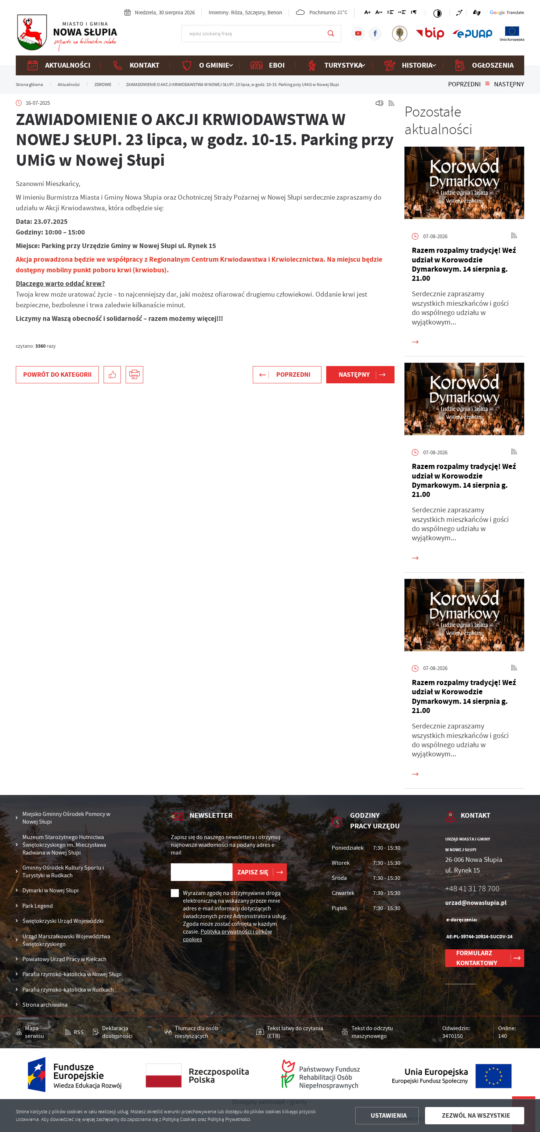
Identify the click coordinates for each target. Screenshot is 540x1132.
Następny (509, 84)
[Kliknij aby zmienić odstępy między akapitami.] (413, 13)
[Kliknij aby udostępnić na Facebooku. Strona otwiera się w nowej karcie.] (112, 375)
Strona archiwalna (45, 1005)
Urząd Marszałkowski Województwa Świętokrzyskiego (66, 940)
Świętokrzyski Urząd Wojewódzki (63, 921)
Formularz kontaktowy (476, 958)
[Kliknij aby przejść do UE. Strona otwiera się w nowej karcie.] (512, 33)
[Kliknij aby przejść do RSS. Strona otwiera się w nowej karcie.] (391, 103)
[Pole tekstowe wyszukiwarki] (261, 33)
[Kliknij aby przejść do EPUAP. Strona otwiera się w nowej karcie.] (472, 33)
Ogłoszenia (493, 65)
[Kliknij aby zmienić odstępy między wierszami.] (390, 13)
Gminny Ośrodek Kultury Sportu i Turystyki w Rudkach (63, 871)
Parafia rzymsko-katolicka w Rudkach (68, 989)
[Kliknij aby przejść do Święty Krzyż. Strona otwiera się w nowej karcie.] (399, 33)
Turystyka (343, 65)
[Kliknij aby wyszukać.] (331, 33)
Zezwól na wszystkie (476, 1115)
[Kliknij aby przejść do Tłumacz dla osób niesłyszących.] (476, 13)
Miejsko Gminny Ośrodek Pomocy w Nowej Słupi (66, 817)
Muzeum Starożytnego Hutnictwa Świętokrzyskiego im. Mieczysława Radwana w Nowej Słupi (64, 844)
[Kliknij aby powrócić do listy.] (487, 84)
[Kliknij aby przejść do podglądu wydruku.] (134, 375)
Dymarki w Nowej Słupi (50, 890)
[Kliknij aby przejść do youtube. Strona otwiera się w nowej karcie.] (358, 34)
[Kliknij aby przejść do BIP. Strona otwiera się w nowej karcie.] (430, 33)
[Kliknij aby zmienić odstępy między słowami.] (402, 13)
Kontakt (144, 65)
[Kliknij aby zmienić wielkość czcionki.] (367, 13)
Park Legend (37, 906)
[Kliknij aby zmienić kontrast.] (437, 13)
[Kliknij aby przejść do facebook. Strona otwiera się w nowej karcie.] (375, 34)
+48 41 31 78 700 (472, 889)
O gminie (214, 65)
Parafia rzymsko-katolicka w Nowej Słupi (72, 974)
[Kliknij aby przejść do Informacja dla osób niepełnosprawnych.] (461, 13)
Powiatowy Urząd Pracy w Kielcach (64, 959)
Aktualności (67, 65)
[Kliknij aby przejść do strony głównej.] (67, 33)
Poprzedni (464, 84)
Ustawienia (389, 1115)
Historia (417, 65)
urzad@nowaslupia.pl (476, 903)
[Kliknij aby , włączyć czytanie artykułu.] (380, 103)
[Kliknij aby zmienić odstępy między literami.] (379, 13)
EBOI (277, 65)
